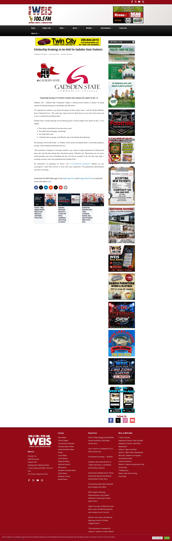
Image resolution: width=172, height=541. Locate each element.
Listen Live (123, 28)
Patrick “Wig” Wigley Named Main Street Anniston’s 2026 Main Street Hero (39, 212)
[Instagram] (42, 480)
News (62, 28)
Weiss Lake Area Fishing (128, 473)
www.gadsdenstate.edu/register (80, 164)
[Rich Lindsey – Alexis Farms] (121, 62)
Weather (89, 28)
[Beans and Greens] (121, 151)
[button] (143, 1)
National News (63, 461)
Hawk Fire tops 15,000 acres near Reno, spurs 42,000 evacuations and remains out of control (101, 509)
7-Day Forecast (124, 437)
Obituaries (62, 467)
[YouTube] (139, 2)
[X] (135, 2)
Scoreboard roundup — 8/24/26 (100, 457)
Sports (75, 28)
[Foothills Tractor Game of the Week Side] (121, 122)
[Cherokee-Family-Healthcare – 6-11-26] (121, 186)
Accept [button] (167, 538)
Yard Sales (122, 476)
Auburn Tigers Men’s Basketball (131, 452)
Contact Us (32, 456)
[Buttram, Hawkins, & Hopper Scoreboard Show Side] (121, 315)
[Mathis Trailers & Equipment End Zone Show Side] (121, 371)
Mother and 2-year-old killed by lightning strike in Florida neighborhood (100, 520)
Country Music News (66, 446)
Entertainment (105, 28)
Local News (62, 455)
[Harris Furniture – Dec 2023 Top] (121, 286)
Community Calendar (66, 443)
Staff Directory (33, 459)
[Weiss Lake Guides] (121, 343)
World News (62, 479)
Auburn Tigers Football (128, 449)
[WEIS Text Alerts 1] (121, 258)
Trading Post (124, 470)
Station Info (32, 462)
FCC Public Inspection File (38, 474)
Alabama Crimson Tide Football (131, 440)
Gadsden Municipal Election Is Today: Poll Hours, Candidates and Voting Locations (62, 214)
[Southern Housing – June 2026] (121, 225)
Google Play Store (85, 178)
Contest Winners (125, 461)
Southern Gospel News (67, 470)
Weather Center (64, 476)
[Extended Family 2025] (121, 94)
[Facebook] (132, 2)
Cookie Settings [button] (157, 538)
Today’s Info (46, 28)
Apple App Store (68, 178)
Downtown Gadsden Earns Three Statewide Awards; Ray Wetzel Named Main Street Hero (87, 214)
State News (62, 473)
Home (33, 28)
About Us (34, 33)
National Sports (64, 464)
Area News (62, 437)
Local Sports (63, 458)
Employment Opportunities (38, 465)
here (49, 181)
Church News (63, 440)
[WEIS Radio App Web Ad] (121, 399)
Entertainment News (66, 449)
